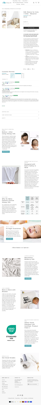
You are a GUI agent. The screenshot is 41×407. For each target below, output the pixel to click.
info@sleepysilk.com (20, 384)
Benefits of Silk (4, 381)
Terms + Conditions (24, 398)
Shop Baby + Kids (17, 0)
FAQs (3, 389)
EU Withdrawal (30, 398)
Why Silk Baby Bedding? (18, 2)
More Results (6, 151)
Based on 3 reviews (5, 74)
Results (22, 4)
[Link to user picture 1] (2, 106)
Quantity (26, 21)
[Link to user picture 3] (4, 106)
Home (3, 8)
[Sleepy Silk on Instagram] (22, 395)
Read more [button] (4, 101)
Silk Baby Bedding (7, 8)
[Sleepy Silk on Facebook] (18, 395)
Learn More (9, 238)
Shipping (3, 383)
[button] (26, 15)
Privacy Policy (17, 398)
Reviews (18, 4)
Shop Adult (25, 0)
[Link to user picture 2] (3, 106)
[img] (7, 82)
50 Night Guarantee (5, 384)
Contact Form (17, 386)
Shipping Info (5, 111)
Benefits (26, 2)
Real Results (4, 392)
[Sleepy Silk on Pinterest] (20, 395)
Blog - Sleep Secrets (5, 386)
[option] (13, 19)
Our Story (3, 379)
